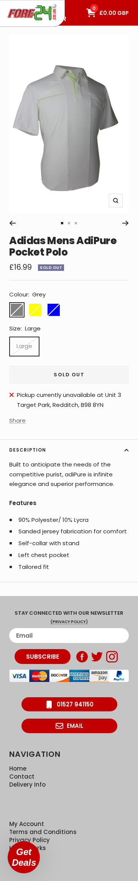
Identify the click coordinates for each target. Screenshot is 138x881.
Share (17, 420)
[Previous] (12, 223)
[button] (24, 857)
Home (17, 768)
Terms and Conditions (43, 832)
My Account (26, 824)
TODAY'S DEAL (24, 4)
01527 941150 (75, 704)
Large (24, 346)
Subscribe (42, 656)
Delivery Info (27, 784)
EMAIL (75, 726)
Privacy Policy (29, 840)
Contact (21, 776)
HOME (12, 4)
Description (27, 450)
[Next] (125, 223)
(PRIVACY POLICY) (69, 622)
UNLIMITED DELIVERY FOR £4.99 (34, 4)
